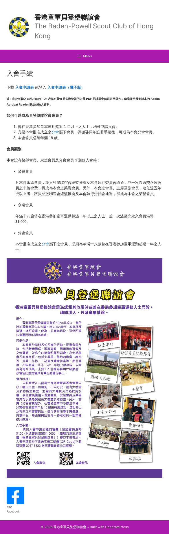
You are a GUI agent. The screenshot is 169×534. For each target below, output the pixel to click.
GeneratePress (117, 527)
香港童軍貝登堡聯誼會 (68, 17)
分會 (55, 132)
